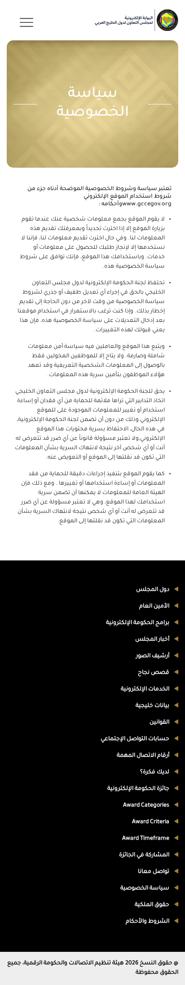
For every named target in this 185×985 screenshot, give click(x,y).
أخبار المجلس (153, 640)
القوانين (160, 723)
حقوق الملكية (153, 905)
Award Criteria (151, 822)
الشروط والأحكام (148, 922)
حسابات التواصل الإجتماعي (136, 739)
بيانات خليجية (153, 706)
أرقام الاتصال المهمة (144, 756)
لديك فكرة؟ (155, 772)
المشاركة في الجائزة (145, 855)
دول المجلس (153, 590)
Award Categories (147, 806)
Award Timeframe (146, 839)
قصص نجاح (154, 673)
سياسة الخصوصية (145, 888)
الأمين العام (155, 606)
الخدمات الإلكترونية (146, 689)
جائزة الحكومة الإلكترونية (139, 789)
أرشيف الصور (153, 656)
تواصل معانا (154, 872)
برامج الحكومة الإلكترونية (138, 623)
